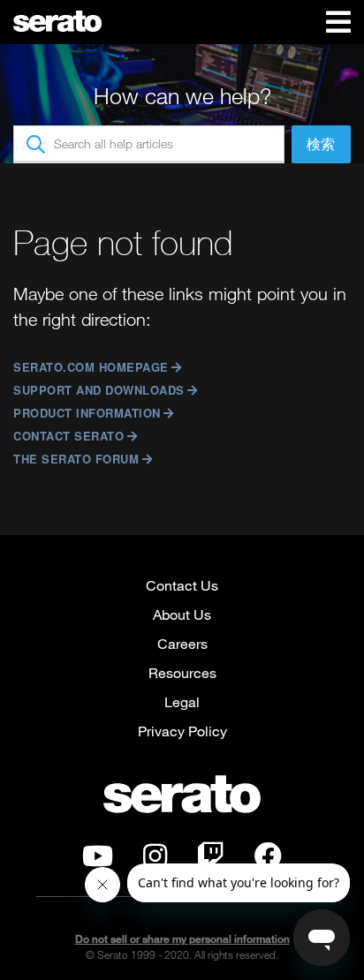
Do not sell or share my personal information (182, 939)
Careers (182, 643)
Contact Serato (68, 435)
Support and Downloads (99, 389)
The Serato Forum (76, 458)
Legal (182, 701)
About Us (182, 614)
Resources (182, 672)
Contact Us (182, 585)
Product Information (87, 412)
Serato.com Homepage (91, 366)
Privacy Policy (182, 730)
